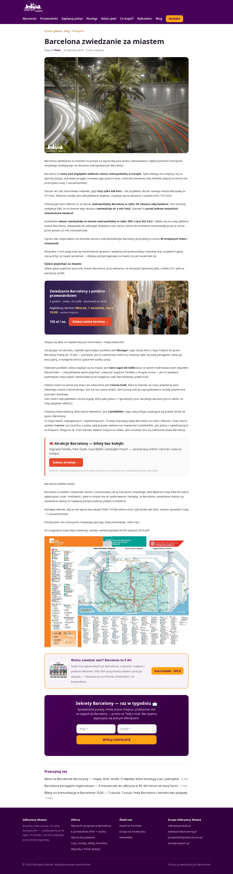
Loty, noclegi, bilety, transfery (89, 843)
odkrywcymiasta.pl (179, 825)
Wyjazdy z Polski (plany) (85, 849)
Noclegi (91, 19)
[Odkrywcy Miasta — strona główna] (33, 7)
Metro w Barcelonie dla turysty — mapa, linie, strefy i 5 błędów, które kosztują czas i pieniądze (111, 779)
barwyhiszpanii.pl (178, 843)
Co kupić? (127, 19)
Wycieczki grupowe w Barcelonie (91, 825)
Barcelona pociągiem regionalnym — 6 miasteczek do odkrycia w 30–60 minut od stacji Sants (111, 786)
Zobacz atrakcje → (66, 462)
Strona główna (53, 31)
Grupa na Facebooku (132, 831)
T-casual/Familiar (76, 183)
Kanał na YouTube (130, 825)
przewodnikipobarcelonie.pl (185, 837)
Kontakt (174, 19)
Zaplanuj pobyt (72, 19)
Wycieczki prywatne (83, 837)
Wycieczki (30, 19)
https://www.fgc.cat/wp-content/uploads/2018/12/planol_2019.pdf (109, 530)
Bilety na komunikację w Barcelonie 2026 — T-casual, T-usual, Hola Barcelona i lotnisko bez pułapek (115, 793)
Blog (159, 19)
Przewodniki (49, 19)
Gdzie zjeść (108, 19)
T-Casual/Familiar (57, 514)
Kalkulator (144, 19)
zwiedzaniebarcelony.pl (182, 831)
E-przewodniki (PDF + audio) (88, 831)
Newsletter (126, 837)
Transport (78, 31)
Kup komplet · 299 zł (167, 671)
